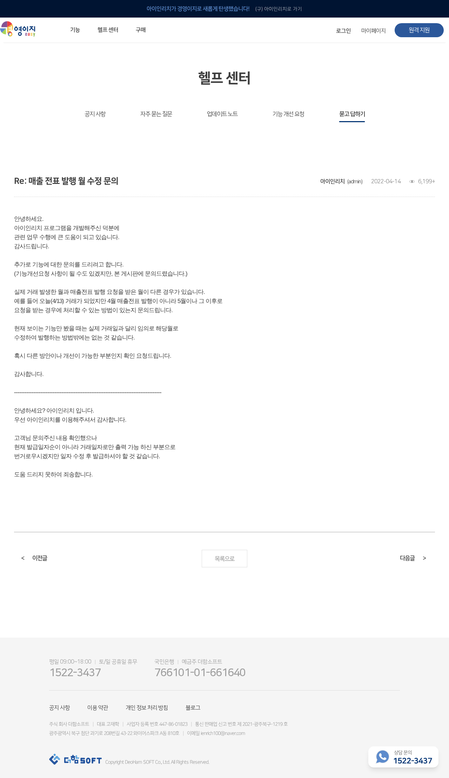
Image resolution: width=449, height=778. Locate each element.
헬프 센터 (108, 30)
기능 (75, 30)
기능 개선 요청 (288, 114)
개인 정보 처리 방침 (147, 708)
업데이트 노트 (222, 114)
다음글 (413, 558)
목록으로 (224, 559)
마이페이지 (373, 31)
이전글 (34, 558)
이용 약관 (97, 708)
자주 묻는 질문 (156, 114)
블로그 (193, 708)
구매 (141, 30)
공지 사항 (95, 114)
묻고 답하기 (352, 114)
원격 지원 (419, 30)
